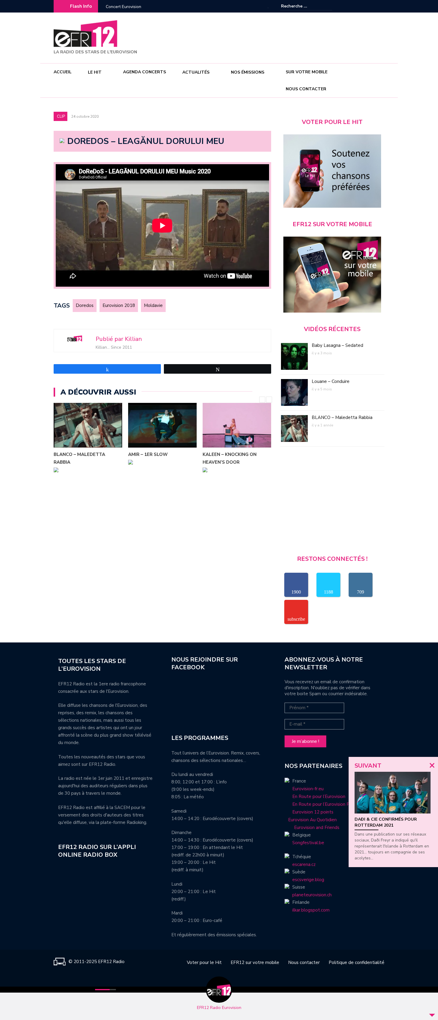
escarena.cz (304, 864)
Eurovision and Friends (312, 827)
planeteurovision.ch (312, 895)
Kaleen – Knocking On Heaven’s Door (155, 458)
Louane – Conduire (331, 381)
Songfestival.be (308, 843)
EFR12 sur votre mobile (255, 962)
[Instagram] (370, 6)
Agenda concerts (144, 72)
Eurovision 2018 (118, 305)
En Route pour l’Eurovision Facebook (329, 804)
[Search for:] (299, 6)
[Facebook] (362, 6)
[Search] (328, 6)
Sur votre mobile (306, 72)
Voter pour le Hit (204, 962)
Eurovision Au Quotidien (311, 820)
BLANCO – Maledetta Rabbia (342, 417)
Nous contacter (306, 89)
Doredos (85, 305)
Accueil (63, 72)
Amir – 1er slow (73, 454)
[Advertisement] (275, 37)
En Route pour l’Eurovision (318, 796)
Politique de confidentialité (356, 962)
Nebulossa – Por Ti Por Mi (235, 454)
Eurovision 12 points (312, 812)
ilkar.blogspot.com (311, 910)
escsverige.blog (308, 880)
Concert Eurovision (123, 7)
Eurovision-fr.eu (308, 789)
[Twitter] (379, 6)
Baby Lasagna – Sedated (337, 345)
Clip (61, 116)
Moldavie (153, 305)
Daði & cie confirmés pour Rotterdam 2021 (386, 822)
